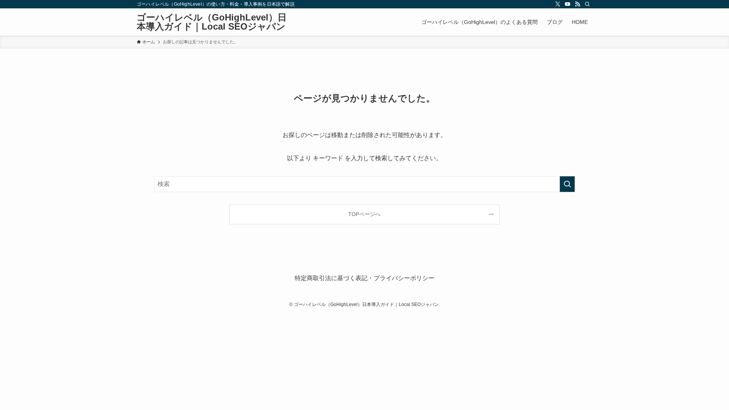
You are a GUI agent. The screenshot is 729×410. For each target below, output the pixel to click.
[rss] (577, 4)
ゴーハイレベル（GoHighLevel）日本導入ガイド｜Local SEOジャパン (212, 22)
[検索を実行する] (567, 184)
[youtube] (568, 4)
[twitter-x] (558, 4)
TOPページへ (364, 214)
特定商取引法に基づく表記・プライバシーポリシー (364, 278)
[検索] (587, 4)
